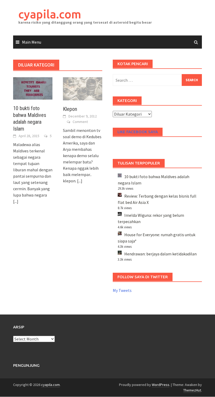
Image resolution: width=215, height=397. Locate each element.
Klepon (70, 109)
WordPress (160, 384)
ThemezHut (192, 390)
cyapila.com (49, 14)
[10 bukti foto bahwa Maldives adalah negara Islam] (32, 87)
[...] (15, 201)
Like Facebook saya (137, 132)
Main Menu (31, 42)
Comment (80, 121)
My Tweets (122, 290)
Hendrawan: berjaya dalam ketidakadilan (160, 253)
